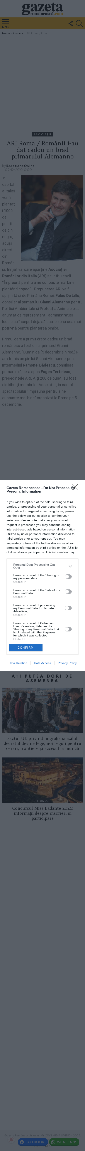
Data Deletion (17, 663)
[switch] (68, 576)
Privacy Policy (67, 663)
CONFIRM (26, 647)
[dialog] (42, 575)
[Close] (76, 488)
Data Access (42, 663)
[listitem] (42, 566)
